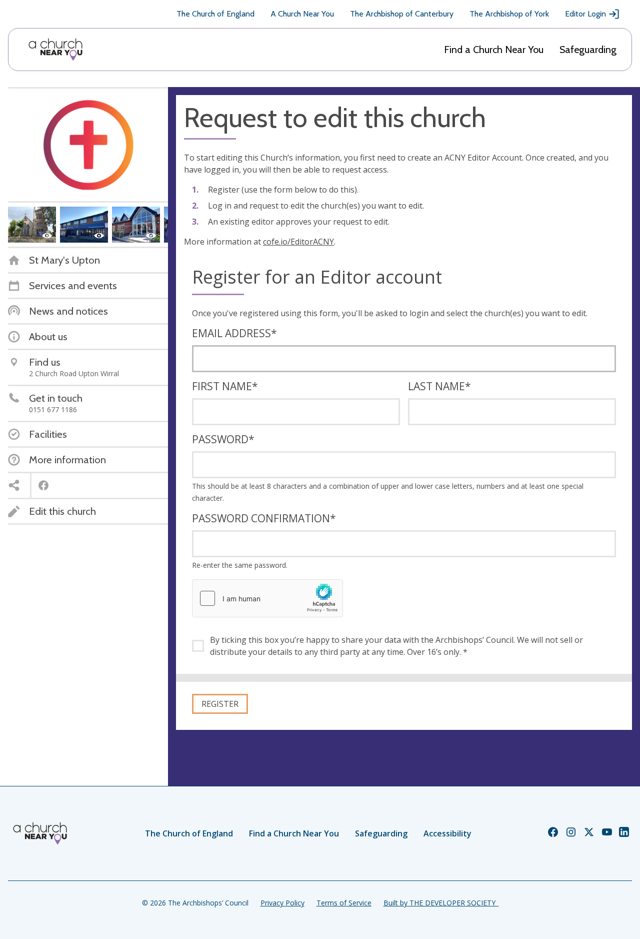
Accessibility (448, 833)
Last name (439, 386)
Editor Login (585, 14)
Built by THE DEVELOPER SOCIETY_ (441, 902)
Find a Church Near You (494, 50)
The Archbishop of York (509, 14)
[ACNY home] (56, 49)
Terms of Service (344, 902)
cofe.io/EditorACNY (298, 241)
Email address (234, 333)
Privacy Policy (282, 902)
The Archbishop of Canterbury (402, 14)
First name (225, 386)
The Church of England (215, 14)
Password (223, 439)
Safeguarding (588, 50)
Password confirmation (264, 518)
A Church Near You (302, 14)
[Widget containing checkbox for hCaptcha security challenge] (267, 598)
